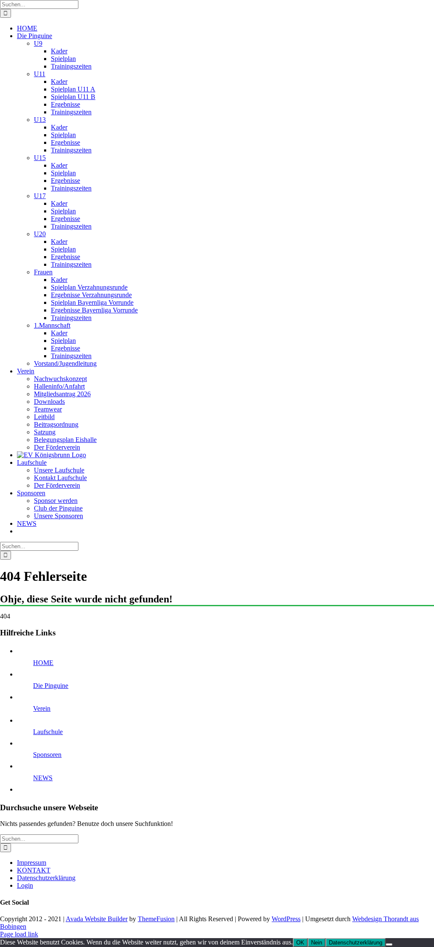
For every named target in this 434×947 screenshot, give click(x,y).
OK (300, 942)
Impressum (31, 862)
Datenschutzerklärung (46, 877)
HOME (43, 662)
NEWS (43, 777)
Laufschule (48, 731)
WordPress (286, 918)
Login (25, 885)
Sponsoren (47, 754)
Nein (316, 942)
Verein (41, 708)
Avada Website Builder (97, 918)
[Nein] (389, 944)
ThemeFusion (156, 918)
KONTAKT (33, 870)
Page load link (19, 934)
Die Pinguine (50, 685)
